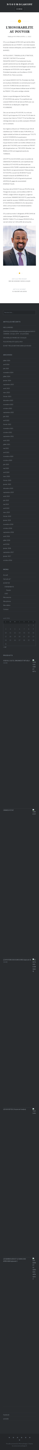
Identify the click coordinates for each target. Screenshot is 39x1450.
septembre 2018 (8, 532)
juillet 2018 (6, 540)
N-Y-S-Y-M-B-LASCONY (19, 4)
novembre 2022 (8, 404)
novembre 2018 (8, 524)
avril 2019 (6, 508)
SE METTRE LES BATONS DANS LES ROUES (17, 346)
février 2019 (7, 516)
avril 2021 (6, 452)
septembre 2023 (8, 384)
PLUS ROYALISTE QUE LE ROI (13, 342)
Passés (8, 590)
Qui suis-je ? (7, 579)
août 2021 (6, 440)
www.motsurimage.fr (20, 1446)
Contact (5, 609)
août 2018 (6, 536)
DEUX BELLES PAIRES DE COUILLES (14, 338)
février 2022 (7, 424)
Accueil (5, 575)
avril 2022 (6, 420)
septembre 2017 (8, 552)
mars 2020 (6, 476)
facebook (6, 1415)
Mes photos (7, 601)
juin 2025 (6, 368)
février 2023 (7, 396)
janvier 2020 (7, 484)
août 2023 (6, 388)
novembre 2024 (8, 372)
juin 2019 (6, 500)
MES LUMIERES (8, 327)
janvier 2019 (7, 520)
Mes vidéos (6, 605)
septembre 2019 (8, 492)
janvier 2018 (7, 548)
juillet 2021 (6, 444)
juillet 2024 (6, 376)
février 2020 (7, 480)
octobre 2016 (7, 560)
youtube (6, 1419)
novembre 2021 (8, 428)
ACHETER (6, 583)
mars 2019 (6, 512)
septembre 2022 (8, 412)
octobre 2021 (7, 432)
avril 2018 (6, 544)
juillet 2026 (6, 360)
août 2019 (6, 496)
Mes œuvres (7, 597)
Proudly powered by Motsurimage (16, 1443)
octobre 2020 (7, 460)
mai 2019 (6, 504)
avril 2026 (6, 364)
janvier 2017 (7, 556)
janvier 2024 (7, 380)
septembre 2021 (8, 436)
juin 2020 (6, 464)
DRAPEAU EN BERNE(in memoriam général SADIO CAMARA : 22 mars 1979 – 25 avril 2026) (19, 332)
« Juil (4, 647)
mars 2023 (6, 392)
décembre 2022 (8, 400)
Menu (20, 9)
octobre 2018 (7, 528)
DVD (6, 593)
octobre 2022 (7, 408)
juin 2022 (6, 416)
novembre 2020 (8, 456)
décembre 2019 (8, 488)
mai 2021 (6, 448)
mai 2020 (6, 468)
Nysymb (17, 36)
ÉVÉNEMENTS (9, 587)
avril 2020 (6, 472)
